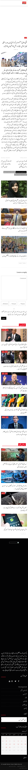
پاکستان (3, 352)
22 (6, 747)
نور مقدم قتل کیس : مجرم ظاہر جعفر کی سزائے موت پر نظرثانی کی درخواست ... (15, 367)
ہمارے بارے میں (12, 766)
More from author (9, 172)
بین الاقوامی (3, 330)
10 (25, 744)
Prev (24, 263)
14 (9, 744)
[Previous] (24, 439)
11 (21, 744)
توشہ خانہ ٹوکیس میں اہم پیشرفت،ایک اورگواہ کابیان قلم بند (6, 163)
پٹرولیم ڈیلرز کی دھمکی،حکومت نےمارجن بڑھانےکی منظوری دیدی (16, 411)
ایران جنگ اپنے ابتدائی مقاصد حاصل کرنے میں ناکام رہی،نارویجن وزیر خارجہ (15, 433)
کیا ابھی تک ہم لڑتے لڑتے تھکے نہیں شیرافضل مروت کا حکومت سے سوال (14, 229)
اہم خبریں (7, 330)
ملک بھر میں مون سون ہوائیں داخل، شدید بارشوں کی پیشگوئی (22, 163)
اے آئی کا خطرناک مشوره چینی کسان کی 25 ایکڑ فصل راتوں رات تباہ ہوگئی (15, 465)
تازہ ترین (26, 38)
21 (9, 747)
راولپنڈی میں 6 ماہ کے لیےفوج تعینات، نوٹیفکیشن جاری (14, 255)
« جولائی (25, 757)
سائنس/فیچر (3, 450)
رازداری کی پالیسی (21, 766)
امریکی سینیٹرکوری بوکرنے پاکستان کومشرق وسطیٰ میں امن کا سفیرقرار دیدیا (14, 345)
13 (14, 744)
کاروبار (2, 395)
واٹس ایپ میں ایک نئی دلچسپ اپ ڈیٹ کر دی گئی (15, 529)
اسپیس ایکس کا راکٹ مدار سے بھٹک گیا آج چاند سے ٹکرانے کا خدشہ (15, 509)
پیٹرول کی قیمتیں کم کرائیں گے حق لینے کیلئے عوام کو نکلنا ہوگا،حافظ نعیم (15, 389)
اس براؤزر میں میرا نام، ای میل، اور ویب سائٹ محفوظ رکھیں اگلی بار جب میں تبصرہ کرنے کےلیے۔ (14, 313)
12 (18, 744)
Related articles (21, 172)
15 (6, 744)
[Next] (22, 439)
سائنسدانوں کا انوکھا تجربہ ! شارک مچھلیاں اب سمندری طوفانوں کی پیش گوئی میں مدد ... (14, 487)
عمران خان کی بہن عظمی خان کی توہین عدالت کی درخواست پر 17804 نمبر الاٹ (16, 201)
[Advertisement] (14, 20)
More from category (20, 175)
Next (20, 263)
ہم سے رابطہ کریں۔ (23, 767)
